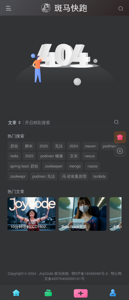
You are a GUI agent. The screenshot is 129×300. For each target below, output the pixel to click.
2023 (29, 156)
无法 (59, 146)
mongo (75, 166)
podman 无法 (43, 176)
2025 (44, 146)
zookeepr (18, 176)
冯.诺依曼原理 (74, 176)
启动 (14, 146)
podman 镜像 (51, 156)
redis (14, 156)
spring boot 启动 (24, 166)
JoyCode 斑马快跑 (54, 273)
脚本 (29, 146)
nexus (89, 156)
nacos (93, 166)
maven (90, 146)
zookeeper (53, 166)
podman (109, 146)
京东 (74, 156)
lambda (99, 176)
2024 (74, 146)
